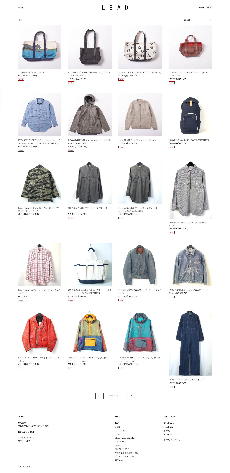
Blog (117, 434)
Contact (119, 445)
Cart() (209, 7)
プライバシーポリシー (124, 456)
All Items (120, 430)
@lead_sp (168, 430)
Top (117, 423)
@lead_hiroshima (171, 423)
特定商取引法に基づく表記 (126, 453)
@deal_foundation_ (172, 440)
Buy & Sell (121, 442)
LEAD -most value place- (125, 438)
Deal (117, 427)
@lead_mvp (168, 427)
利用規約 (119, 460)
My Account (122, 449)
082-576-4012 (28, 432)
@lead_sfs (168, 434)
